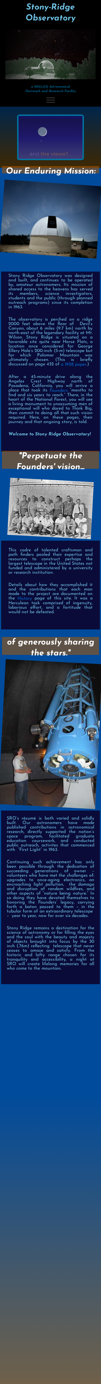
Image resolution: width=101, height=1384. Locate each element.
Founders (59, 390)
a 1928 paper (73, 364)
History (24, 598)
